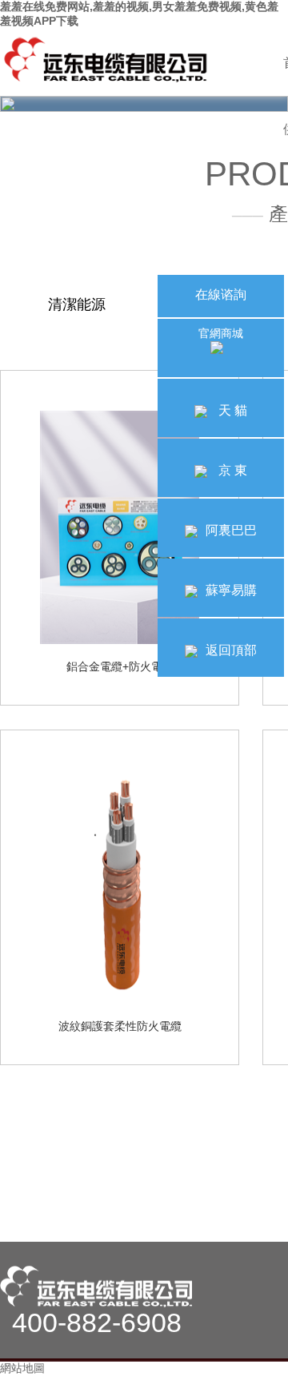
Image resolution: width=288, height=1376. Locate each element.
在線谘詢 (220, 294)
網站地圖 (22, 1368)
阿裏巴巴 (231, 530)
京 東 (231, 470)
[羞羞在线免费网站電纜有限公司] (108, 61)
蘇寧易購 (231, 590)
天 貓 (231, 410)
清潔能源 (77, 304)
